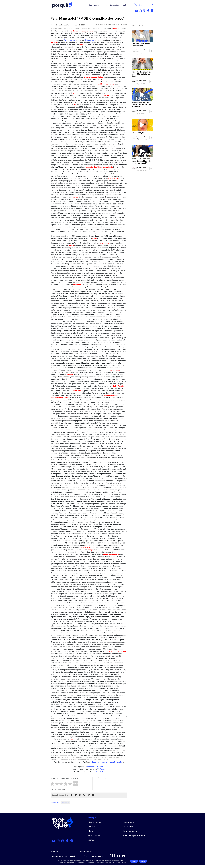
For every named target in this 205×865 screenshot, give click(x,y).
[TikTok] (148, 11)
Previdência (77, 284)
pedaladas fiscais (87, 547)
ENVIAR (75, 783)
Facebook (91, 767)
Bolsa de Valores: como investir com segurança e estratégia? (141, 104)
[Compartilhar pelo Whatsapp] (89, 795)
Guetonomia (94, 835)
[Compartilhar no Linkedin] (80, 795)
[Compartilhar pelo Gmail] (84, 795)
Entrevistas (65, 803)
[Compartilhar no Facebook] (72, 795)
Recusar (143, 861)
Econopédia (114, 5)
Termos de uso (130, 831)
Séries (91, 840)
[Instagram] (141, 11)
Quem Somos (94, 822)
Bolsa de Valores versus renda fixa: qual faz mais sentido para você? (141, 161)
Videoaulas (128, 826)
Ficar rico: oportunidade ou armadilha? (141, 45)
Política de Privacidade (121, 862)
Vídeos (104, 5)
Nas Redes (126, 5)
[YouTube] (137, 11)
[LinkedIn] (144, 11)
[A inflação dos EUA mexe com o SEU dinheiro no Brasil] (142, 64)
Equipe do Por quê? (60, 25)
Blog (90, 831)
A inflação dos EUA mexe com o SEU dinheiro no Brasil (141, 74)
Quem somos (94, 5)
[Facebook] (152, 11)
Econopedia (128, 822)
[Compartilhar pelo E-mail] (93, 795)
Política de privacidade (134, 835)
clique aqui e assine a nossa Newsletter (107, 762)
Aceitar (134, 861)
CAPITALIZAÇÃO (138, 133)
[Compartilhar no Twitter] (76, 795)
